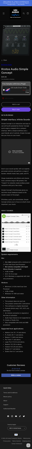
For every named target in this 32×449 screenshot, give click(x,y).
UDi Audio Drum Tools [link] (19, 88)
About (5, 400)
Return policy (7, 396)
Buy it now (16, 109)
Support (5, 404)
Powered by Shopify (16, 438)
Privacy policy (6, 441)
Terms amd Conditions (10, 392)
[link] (7, 90)
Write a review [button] (16, 375)
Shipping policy (26, 441)
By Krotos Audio (6, 65)
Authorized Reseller (9, 408)
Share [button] (5, 60)
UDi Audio (8, 438)
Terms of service (16, 441)
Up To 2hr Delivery (7, 115)
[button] (4, 13)
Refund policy (26, 438)
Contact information (17, 443)
